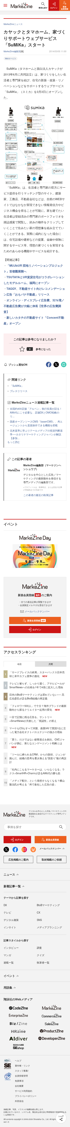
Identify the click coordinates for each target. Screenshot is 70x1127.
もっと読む (13, 442)
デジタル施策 (11, 920)
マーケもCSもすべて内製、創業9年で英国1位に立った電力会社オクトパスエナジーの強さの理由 (37, 730)
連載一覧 (9, 962)
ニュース (9, 874)
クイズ (40, 955)
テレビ (7, 912)
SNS (39, 920)
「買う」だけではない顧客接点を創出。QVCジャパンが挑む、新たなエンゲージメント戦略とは (37, 741)
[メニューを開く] (5, 5)
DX (5, 905)
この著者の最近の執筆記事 (38, 495)
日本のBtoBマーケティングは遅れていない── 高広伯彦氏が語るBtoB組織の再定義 (36, 696)
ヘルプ (18, 1060)
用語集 (8, 987)
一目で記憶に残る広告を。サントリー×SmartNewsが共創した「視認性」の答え (33, 719)
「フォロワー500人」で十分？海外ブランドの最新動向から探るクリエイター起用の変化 (37, 707)
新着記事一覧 (12, 886)
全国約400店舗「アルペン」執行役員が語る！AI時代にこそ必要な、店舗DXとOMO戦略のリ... (36, 412)
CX (38, 912)
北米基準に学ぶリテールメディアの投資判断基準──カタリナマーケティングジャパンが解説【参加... (36, 434)
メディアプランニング (49, 927)
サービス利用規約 (23, 1090)
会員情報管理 (21, 1075)
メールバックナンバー (37, 611)
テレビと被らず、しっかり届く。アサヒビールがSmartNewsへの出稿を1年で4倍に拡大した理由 (37, 685)
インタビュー (11, 947)
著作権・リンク (22, 1065)
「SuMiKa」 (17, 385)
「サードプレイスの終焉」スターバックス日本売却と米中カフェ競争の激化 (37, 674)
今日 (19, 664)
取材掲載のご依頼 (52, 859)
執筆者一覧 (43, 962)
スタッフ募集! (21, 1070)
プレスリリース (18, 391)
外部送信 (19, 1100)
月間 (50, 664)
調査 (39, 947)
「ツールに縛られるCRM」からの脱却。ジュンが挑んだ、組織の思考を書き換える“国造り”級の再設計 (37, 758)
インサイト (10, 927)
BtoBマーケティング (48, 905)
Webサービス (10, 58)
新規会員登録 (36, 620)
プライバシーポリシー (25, 1095)
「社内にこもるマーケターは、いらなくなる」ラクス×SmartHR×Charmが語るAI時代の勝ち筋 (37, 771)
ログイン (36, 629)
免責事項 (19, 1080)
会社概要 (19, 1085)
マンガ (7, 955)
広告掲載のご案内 (18, 859)
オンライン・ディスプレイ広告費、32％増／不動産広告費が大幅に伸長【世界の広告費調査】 (34, 306)
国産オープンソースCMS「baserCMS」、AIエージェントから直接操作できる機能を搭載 (36, 423)
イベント (9, 976)
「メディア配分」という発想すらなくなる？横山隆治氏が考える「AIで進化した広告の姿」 (37, 782)
